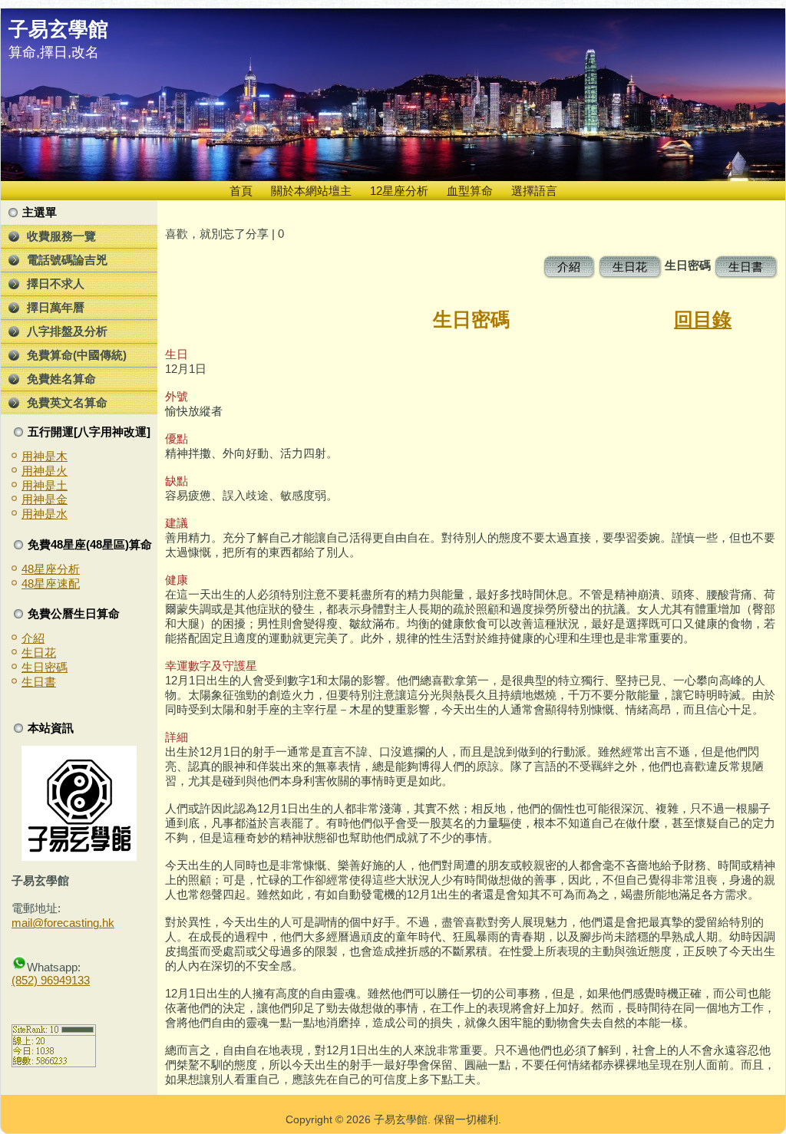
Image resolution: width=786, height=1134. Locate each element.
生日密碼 (44, 667)
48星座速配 (50, 583)
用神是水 (44, 513)
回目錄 (703, 319)
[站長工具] (54, 1063)
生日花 (38, 652)
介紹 (33, 637)
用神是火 (44, 470)
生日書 (38, 681)
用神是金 (44, 499)
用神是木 (44, 456)
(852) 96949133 (51, 980)
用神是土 (44, 485)
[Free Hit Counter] (38, 1007)
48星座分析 (50, 568)
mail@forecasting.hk (63, 922)
